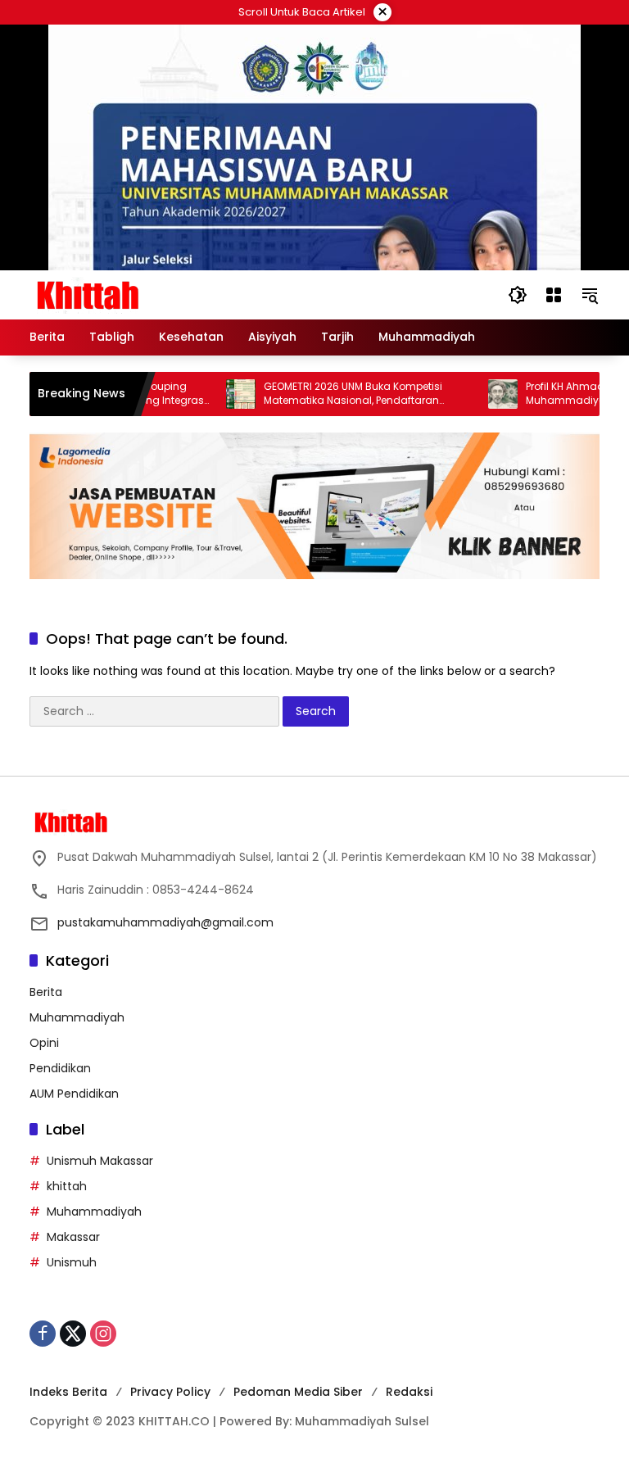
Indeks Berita (68, 1392)
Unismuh (72, 1262)
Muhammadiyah (76, 1017)
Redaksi (409, 1392)
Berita (45, 992)
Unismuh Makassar (100, 1161)
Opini (44, 1043)
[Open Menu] (553, 295)
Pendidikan (60, 1068)
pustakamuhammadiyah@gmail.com (165, 922)
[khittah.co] (172, 294)
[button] (517, 295)
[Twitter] (73, 1333)
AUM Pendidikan (74, 1093)
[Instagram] (103, 1333)
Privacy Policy (170, 1392)
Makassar (73, 1237)
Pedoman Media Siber (298, 1392)
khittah (67, 1186)
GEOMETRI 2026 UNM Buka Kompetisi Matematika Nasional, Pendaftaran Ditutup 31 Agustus (331, 394)
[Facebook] (42, 1333)
